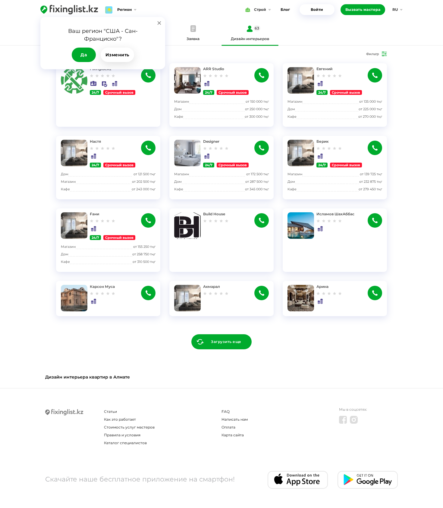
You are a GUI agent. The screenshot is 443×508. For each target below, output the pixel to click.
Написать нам (235, 419)
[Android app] (368, 480)
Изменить (117, 55)
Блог (285, 9)
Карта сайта (233, 435)
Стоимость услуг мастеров (129, 427)
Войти (317, 9)
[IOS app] (298, 480)
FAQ (226, 411)
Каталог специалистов (125, 443)
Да (83, 55)
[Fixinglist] (69, 10)
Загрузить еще (226, 341)
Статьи (110, 411)
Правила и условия (122, 435)
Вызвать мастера (363, 9)
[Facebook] (343, 420)
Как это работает (120, 419)
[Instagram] (354, 420)
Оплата (228, 427)
